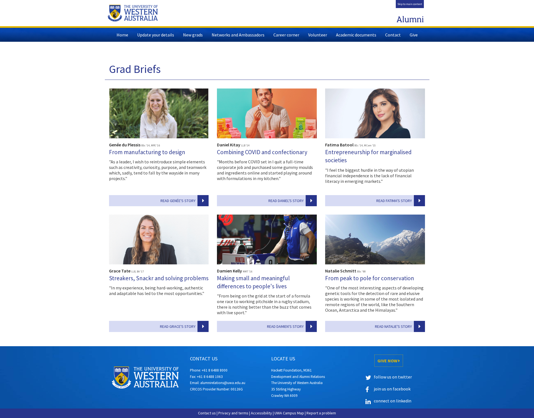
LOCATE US (283, 358)
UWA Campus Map (289, 412)
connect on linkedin (392, 401)
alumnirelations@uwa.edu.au (222, 382)
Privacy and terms (233, 412)
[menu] (410, 4)
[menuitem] (410, 4)
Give (414, 35)
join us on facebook (392, 389)
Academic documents (356, 35)
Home (122, 35)
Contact (393, 35)
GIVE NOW (387, 360)
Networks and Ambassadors (238, 35)
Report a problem (321, 412)
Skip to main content (409, 4)
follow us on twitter (393, 377)
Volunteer (317, 35)
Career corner (286, 35)
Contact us (207, 412)
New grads (193, 35)
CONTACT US (203, 358)
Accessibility (261, 412)
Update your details (155, 35)
